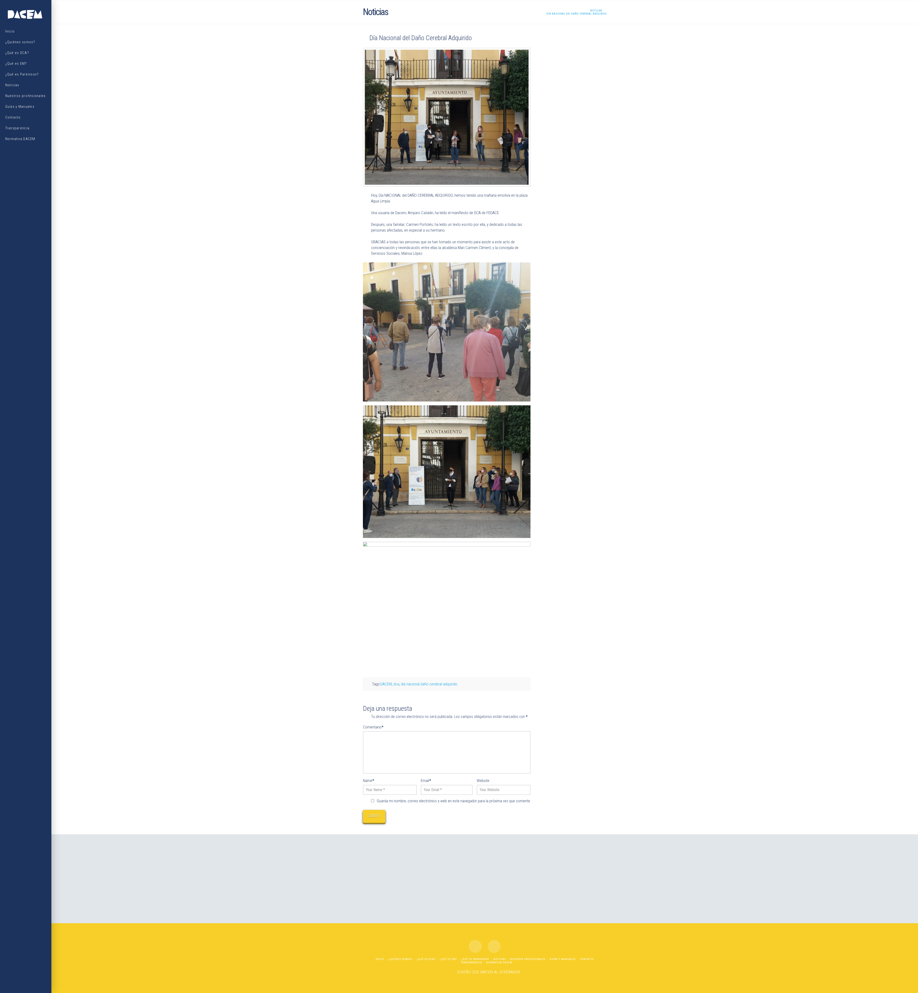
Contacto (587, 959)
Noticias (499, 959)
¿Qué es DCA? (426, 959)
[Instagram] (494, 946)
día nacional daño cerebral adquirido (429, 684)
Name (368, 780)
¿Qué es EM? (448, 959)
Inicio (380, 959)
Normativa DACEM (499, 962)
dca (396, 684)
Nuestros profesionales (527, 959)
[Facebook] (475, 946)
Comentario (373, 727)
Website (483, 780)
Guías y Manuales (563, 959)
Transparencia (471, 962)
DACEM (386, 684)
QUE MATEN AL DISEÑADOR (496, 972)
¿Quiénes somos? (400, 959)
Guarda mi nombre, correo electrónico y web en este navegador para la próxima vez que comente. (454, 800)
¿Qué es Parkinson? (475, 959)
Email (426, 780)
